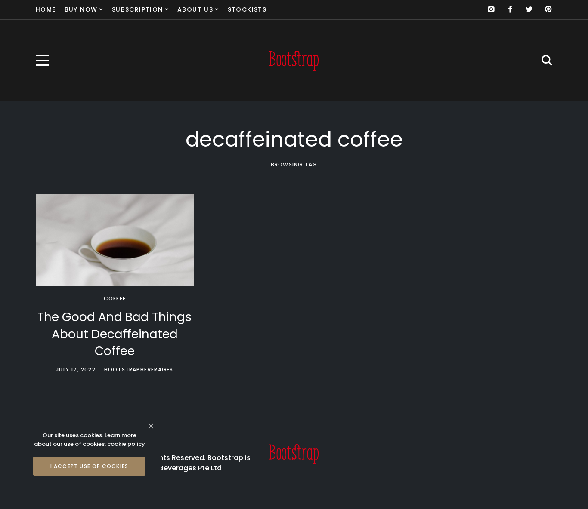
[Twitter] (529, 9)
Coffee (115, 298)
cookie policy (126, 444)
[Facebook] (510, 9)
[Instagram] (491, 9)
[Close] (151, 426)
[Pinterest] (548, 9)
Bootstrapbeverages (138, 369)
